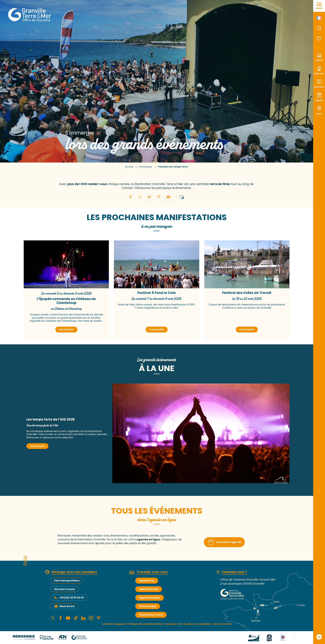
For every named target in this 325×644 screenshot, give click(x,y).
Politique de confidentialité (144, 624)
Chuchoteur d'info (151, 614)
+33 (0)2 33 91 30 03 (71, 597)
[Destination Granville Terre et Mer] (30, 14)
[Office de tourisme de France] (296, 637)
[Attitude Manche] (46, 637)
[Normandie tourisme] (24, 637)
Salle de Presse (148, 589)
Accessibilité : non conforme (213, 624)
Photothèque (147, 606)
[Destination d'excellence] (282, 637)
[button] (319, 28)
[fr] (319, 18)
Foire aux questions (66, 580)
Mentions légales (113, 624)
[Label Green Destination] (253, 637)
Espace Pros (147, 580)
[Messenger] (319, 637)
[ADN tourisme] (62, 637)
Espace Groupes (149, 597)
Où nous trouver (64, 589)
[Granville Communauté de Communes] (79, 637)
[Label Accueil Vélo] (269, 637)
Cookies (169, 624)
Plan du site (184, 624)
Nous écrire (67, 606)
